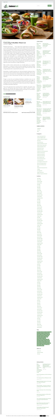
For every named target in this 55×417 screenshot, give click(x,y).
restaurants (43, 343)
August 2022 (39, 225)
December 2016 (39, 310)
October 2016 (39, 313)
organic (44, 340)
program (38, 341)
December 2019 (39, 256)
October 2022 (39, 222)
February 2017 (39, 307)
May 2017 (38, 303)
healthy (42, 338)
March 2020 (39, 252)
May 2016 (38, 321)
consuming (47, 333)
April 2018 (39, 286)
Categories (39, 128)
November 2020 (39, 240)
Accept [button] (41, 415)
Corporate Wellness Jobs (41, 137)
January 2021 (39, 237)
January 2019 (39, 273)
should (49, 343)
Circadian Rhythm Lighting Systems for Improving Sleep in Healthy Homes (46, 94)
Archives (38, 129)
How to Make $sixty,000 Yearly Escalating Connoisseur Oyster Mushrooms (44, 399)
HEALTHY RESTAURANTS (31, 10)
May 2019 (38, 267)
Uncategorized (39, 170)
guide (40, 336)
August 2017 (39, 298)
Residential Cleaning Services (42, 167)
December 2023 (39, 210)
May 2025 (38, 187)
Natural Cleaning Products (41, 163)
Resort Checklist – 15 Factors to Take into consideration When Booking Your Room (44, 386)
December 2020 (39, 238)
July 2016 (38, 318)
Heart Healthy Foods (40, 157)
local (45, 339)
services (46, 343)
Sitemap (38, 353)
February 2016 (39, 325)
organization (47, 340)
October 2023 (39, 213)
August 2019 (39, 262)
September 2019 (40, 261)
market (48, 339)
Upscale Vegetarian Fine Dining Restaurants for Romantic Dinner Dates (47, 102)
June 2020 (38, 247)
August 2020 (39, 244)
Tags (38, 131)
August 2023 (39, 216)
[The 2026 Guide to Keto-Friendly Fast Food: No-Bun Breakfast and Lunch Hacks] (39, 69)
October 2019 (39, 259)
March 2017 (39, 306)
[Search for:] (44, 6)
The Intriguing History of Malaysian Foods (44, 377)
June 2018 (38, 283)
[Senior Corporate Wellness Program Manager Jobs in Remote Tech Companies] (39, 76)
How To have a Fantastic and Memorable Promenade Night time (44, 395)
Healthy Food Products (6, 41)
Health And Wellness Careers (42, 143)
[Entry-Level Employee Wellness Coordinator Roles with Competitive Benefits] (39, 117)
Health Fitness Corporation (41, 145)
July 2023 (38, 217)
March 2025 (39, 190)
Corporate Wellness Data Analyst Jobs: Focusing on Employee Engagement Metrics (47, 86)
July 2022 (38, 226)
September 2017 (40, 297)
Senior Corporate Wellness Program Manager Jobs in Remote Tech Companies (47, 78)
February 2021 (39, 235)
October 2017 (39, 295)
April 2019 (39, 268)
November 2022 (39, 220)
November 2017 (39, 294)
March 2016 (39, 324)
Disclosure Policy (40, 352)
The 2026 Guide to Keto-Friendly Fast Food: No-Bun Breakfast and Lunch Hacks (47, 71)
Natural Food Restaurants (41, 164)
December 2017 (39, 292)
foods (40, 335)
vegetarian (44, 344)
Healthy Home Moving (41, 155)
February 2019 (39, 271)
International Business (40, 339)
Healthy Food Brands (6, 105)
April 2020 (39, 250)
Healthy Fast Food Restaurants (42, 151)
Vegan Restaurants (40, 172)
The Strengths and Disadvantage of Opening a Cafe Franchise (43, 408)
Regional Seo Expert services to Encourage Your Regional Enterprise (44, 382)
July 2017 (38, 300)
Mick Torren (10, 44)
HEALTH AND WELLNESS (11, 10)
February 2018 (39, 289)
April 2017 (39, 304)
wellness (38, 345)
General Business (40, 142)
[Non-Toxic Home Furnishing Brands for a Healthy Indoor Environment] (39, 43)
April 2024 (39, 204)
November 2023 (39, 211)
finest (48, 334)
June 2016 (38, 319)
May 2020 (38, 249)
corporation (42, 334)
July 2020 (38, 246)
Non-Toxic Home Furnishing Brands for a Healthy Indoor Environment (47, 45)
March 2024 (39, 205)
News (38, 166)
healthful (46, 336)
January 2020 (39, 255)
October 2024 (39, 196)
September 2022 (40, 223)
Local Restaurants (40, 160)
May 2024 (38, 202)
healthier (38, 338)
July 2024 (38, 199)
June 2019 (38, 265)
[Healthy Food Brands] (8, 101)
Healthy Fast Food (40, 149)
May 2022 (38, 229)
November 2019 (39, 258)
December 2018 (39, 274)
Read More (47, 415)
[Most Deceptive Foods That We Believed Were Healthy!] (19, 101)
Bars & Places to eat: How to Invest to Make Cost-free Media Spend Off (43, 403)
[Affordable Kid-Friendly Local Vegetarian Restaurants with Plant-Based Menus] (39, 61)
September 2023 (40, 214)
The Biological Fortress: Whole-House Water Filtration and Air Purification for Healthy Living (47, 52)
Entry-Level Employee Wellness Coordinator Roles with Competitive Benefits (47, 118)
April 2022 (39, 231)
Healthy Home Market (41, 154)
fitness (38, 335)
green (38, 336)
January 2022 (39, 234)
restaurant (38, 343)
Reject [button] (44, 415)
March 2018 (39, 288)
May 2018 (38, 285)
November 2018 (39, 276)
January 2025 (39, 193)
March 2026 (39, 179)
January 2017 (39, 309)
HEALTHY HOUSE (40, 10)
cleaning (44, 333)
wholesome (42, 345)
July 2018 (38, 282)
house (45, 338)
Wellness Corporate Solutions (42, 173)
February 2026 (39, 181)
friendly (47, 335)
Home (5, 10)
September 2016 (40, 315)
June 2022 (38, 228)
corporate (38, 334)
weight (48, 344)
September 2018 (40, 279)
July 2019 (38, 264)
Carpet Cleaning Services (41, 136)
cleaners (41, 333)
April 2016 (39, 322)
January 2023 (39, 219)
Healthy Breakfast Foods (41, 146)
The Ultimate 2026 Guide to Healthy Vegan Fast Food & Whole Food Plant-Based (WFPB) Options (47, 110)
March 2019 (39, 270)
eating (46, 334)
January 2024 (39, 208)
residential (47, 341)
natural (41, 340)
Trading (38, 169)
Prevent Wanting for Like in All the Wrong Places (44, 390)
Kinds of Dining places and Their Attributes (44, 374)
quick (44, 341)
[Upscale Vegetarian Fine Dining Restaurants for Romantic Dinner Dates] (39, 101)
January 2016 (39, 327)
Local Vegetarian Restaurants (42, 161)
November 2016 (39, 312)
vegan (41, 344)
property (41, 341)
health (43, 336)
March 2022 (39, 232)
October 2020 (39, 241)
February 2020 (39, 253)
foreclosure (44, 335)
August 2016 (39, 316)
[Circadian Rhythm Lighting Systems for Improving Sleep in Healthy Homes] (39, 93)
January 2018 (39, 291)
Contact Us (39, 350)
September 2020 (40, 243)
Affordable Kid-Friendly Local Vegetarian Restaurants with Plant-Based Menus (47, 62)
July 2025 (38, 184)
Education (39, 140)
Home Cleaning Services (41, 158)
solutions (38, 344)
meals (38, 340)
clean (38, 333)
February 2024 (39, 207)
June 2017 (38, 301)
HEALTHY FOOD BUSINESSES (21, 10)
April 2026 (39, 178)
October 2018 (39, 277)
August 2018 (39, 280)
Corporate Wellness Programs (42, 139)
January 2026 (39, 182)
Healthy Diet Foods (40, 148)
